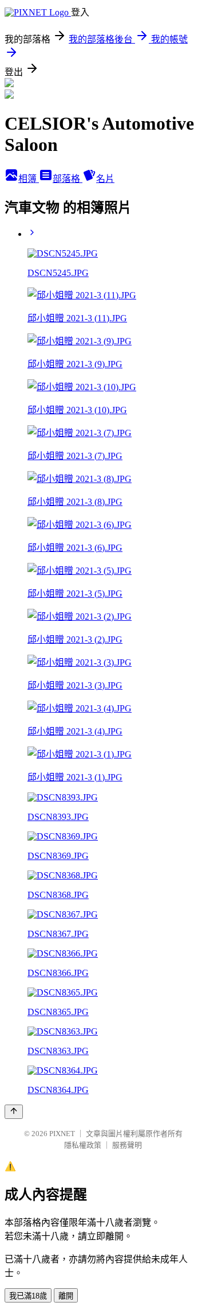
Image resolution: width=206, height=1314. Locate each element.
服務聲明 (127, 1145)
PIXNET (62, 1133)
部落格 (67, 179)
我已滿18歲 (28, 1296)
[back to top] (14, 1112)
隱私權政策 (82, 1145)
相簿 (28, 179)
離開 (65, 1296)
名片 (105, 179)
